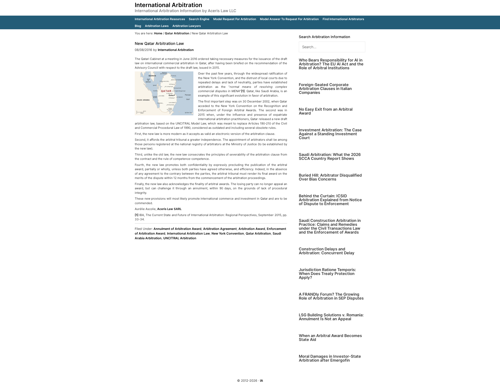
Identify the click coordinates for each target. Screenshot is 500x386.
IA (261, 380)
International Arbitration (168, 4)
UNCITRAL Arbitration (179, 238)
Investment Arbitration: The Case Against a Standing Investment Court (330, 134)
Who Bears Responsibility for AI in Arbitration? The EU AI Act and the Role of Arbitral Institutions (331, 64)
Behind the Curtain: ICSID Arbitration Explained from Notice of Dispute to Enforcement (330, 200)
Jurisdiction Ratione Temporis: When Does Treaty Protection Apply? (327, 273)
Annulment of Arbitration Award (177, 229)
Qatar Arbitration (258, 233)
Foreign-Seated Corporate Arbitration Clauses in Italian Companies (325, 88)
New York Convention (228, 233)
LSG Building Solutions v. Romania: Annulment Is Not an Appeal (331, 317)
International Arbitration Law (188, 233)
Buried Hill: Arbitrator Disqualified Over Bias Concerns (330, 177)
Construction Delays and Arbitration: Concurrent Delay (326, 251)
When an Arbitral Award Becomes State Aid (330, 337)
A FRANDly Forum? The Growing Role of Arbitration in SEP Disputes (331, 296)
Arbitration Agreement (220, 229)
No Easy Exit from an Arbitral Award (326, 111)
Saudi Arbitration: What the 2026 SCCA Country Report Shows (330, 156)
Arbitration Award (251, 229)
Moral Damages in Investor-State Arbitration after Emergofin (330, 358)
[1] (243, 91)
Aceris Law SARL (169, 209)
